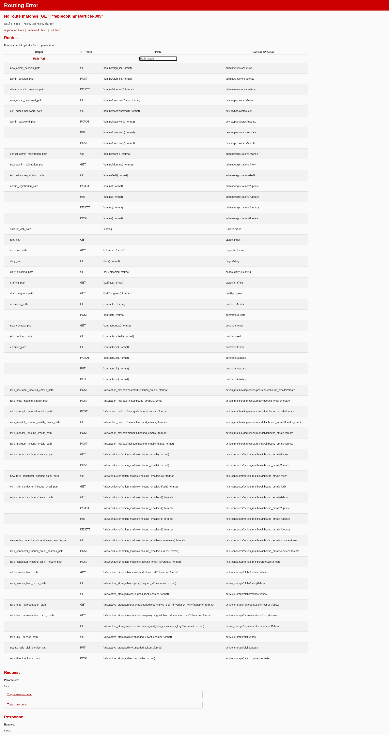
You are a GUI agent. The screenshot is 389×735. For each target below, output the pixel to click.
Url (43, 58)
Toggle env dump (17, 704)
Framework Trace (37, 30)
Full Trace (55, 30)
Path (36, 58)
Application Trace (14, 30)
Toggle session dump (19, 694)
